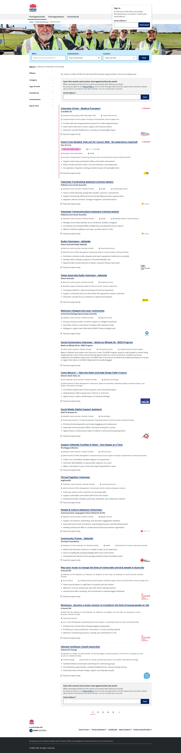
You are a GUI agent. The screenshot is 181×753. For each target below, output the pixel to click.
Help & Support (124, 729)
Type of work (34, 86)
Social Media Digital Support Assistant (81, 409)
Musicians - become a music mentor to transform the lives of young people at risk (105, 605)
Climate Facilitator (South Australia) (80, 646)
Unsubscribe (112, 729)
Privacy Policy (87, 87)
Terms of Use (83, 729)
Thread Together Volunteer (75, 477)
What (34, 54)
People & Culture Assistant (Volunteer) (81, 509)
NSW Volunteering (42, 22)
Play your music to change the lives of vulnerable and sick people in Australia (102, 567)
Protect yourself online (141, 729)
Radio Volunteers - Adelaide (75, 241)
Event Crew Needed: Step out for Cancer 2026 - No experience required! (99, 141)
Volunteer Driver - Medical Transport (81, 108)
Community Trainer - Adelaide (77, 538)
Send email (144, 25)
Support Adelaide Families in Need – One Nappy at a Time (92, 444)
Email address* (120, 21)
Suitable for (34, 93)
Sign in (32, 66)
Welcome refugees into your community (82, 310)
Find (144, 58)
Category (33, 80)
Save (145, 97)
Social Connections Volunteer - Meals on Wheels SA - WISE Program (97, 342)
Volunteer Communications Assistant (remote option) (90, 211)
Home (31, 22)
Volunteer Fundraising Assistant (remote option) (87, 181)
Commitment (73, 54)
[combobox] (49, 57)
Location (106, 54)
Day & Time (34, 106)
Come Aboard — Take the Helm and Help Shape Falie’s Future (94, 372)
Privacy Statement (98, 729)
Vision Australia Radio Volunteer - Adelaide (84, 275)
